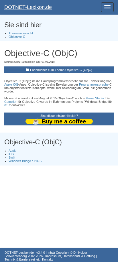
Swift (12, 157)
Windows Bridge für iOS (25, 161)
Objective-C (17, 36)
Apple (8, 84)
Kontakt (47, 259)
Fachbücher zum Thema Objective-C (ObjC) (61, 70)
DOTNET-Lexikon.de (28, 7)
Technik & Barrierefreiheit (22, 259)
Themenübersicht (21, 33)
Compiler (10, 101)
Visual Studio (95, 98)
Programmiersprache (94, 84)
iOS (15, 84)
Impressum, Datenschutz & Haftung (70, 256)
